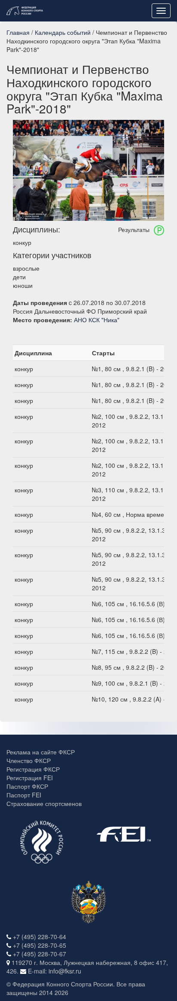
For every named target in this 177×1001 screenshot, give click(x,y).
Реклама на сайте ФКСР (40, 752)
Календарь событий (63, 32)
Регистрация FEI (29, 777)
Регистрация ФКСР (33, 769)
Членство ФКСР (28, 760)
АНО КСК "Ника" (96, 319)
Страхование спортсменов (44, 803)
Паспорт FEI (23, 794)
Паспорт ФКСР (27, 786)
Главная (18, 32)
